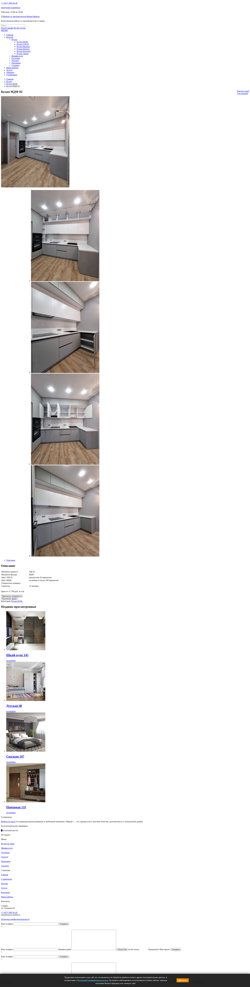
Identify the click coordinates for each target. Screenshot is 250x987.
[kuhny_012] (65, 556)
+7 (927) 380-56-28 (9, 3)
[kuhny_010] (65, 372)
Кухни (9, 81)
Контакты (5, 892)
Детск (3, 857)
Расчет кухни (20, 28)
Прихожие (5, 861)
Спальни (5, 866)
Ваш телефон (7, 924)
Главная (9, 79)
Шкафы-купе (7, 848)
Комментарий (65, 949)
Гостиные (5, 852)
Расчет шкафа (7, 28)
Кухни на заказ (7, 844)
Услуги (4, 888)
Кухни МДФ (11, 84)
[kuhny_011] (65, 464)
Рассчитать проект (9, 599)
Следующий (242, 93)
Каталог (4, 883)
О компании (6, 879)
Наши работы (7, 897)
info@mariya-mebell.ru (10, 8)
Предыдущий (243, 91)
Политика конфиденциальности (15, 919)
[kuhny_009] (65, 280)
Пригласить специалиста (12, 596)
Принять (183, 980)
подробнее (11, 660)
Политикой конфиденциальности (92, 980)
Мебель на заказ (8, 821)
